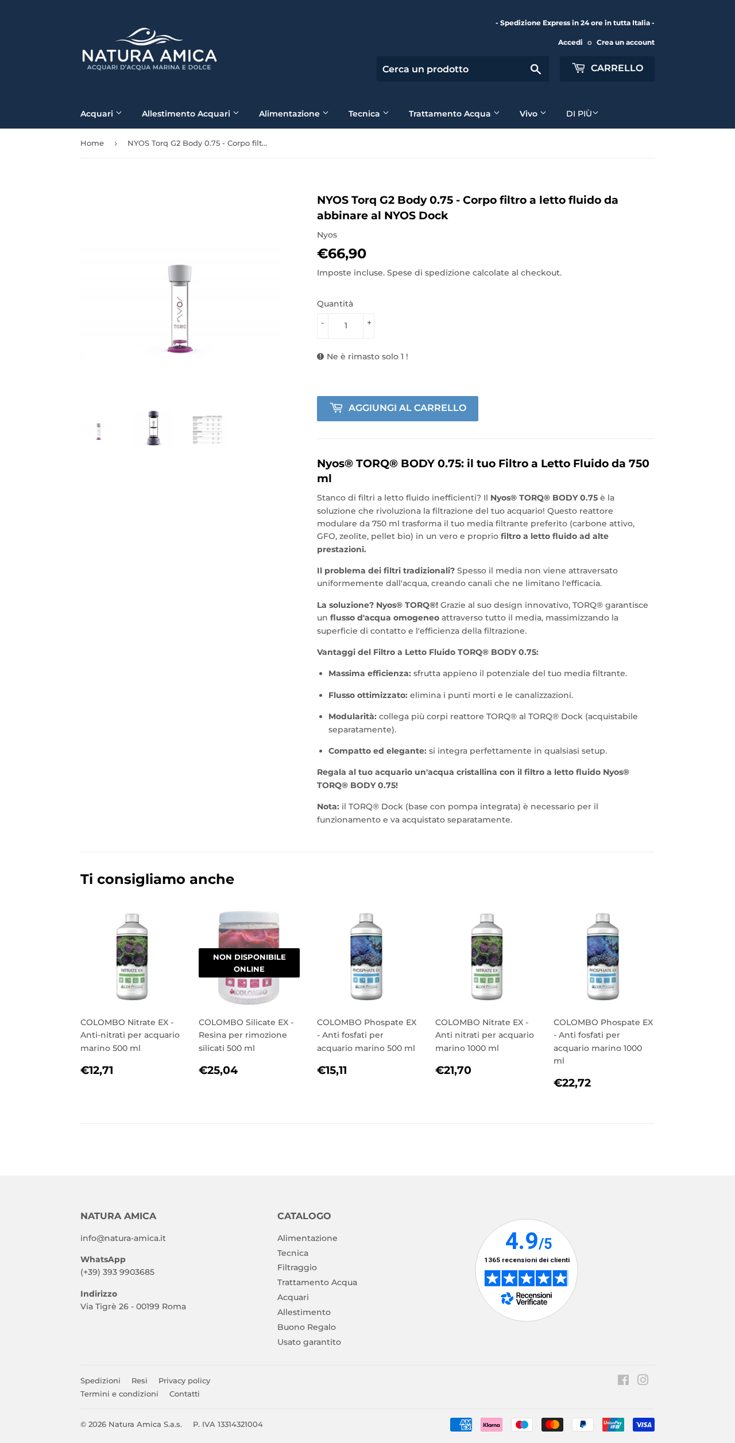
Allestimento (304, 1312)
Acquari (97, 113)
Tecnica (365, 113)
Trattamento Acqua (451, 113)
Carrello (616, 68)
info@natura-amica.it (123, 1238)
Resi (139, 1380)
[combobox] (463, 69)
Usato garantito (309, 1342)
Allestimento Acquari (187, 113)
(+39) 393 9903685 (117, 1272)
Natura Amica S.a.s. (145, 1424)
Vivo (530, 113)
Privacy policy (184, 1380)
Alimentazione (290, 113)
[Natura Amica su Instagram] (643, 1381)
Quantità (335, 303)
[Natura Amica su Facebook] (623, 1381)
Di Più (579, 113)
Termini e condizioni (119, 1393)
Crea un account (626, 42)
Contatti (184, 1393)
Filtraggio (297, 1267)
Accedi (570, 42)
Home (92, 143)
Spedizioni (100, 1380)
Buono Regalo (306, 1327)
